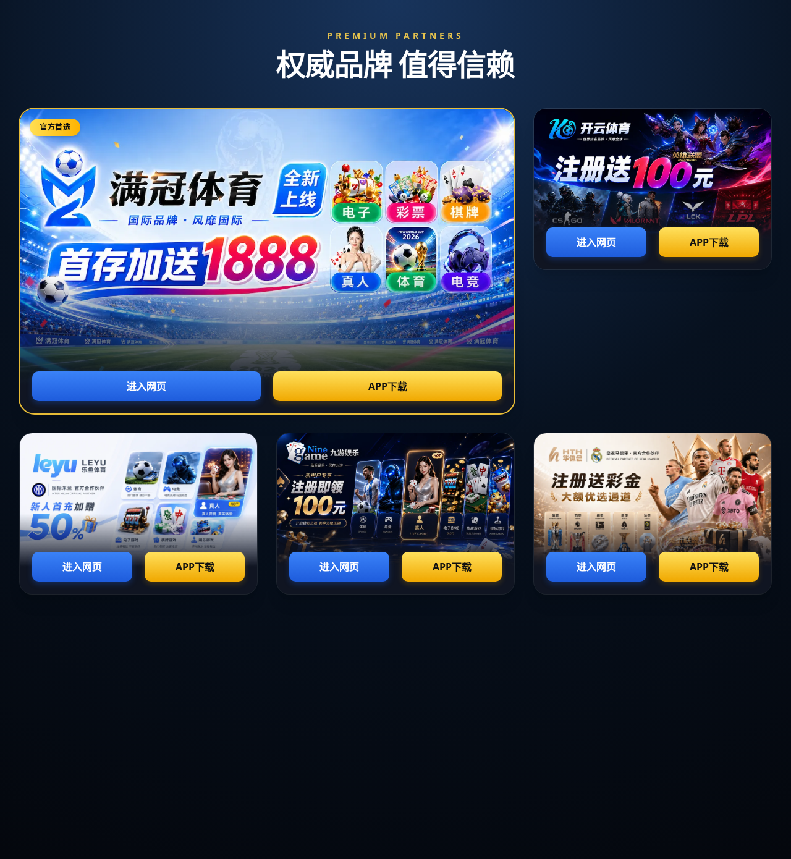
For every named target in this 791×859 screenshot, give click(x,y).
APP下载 (387, 386)
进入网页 (146, 386)
